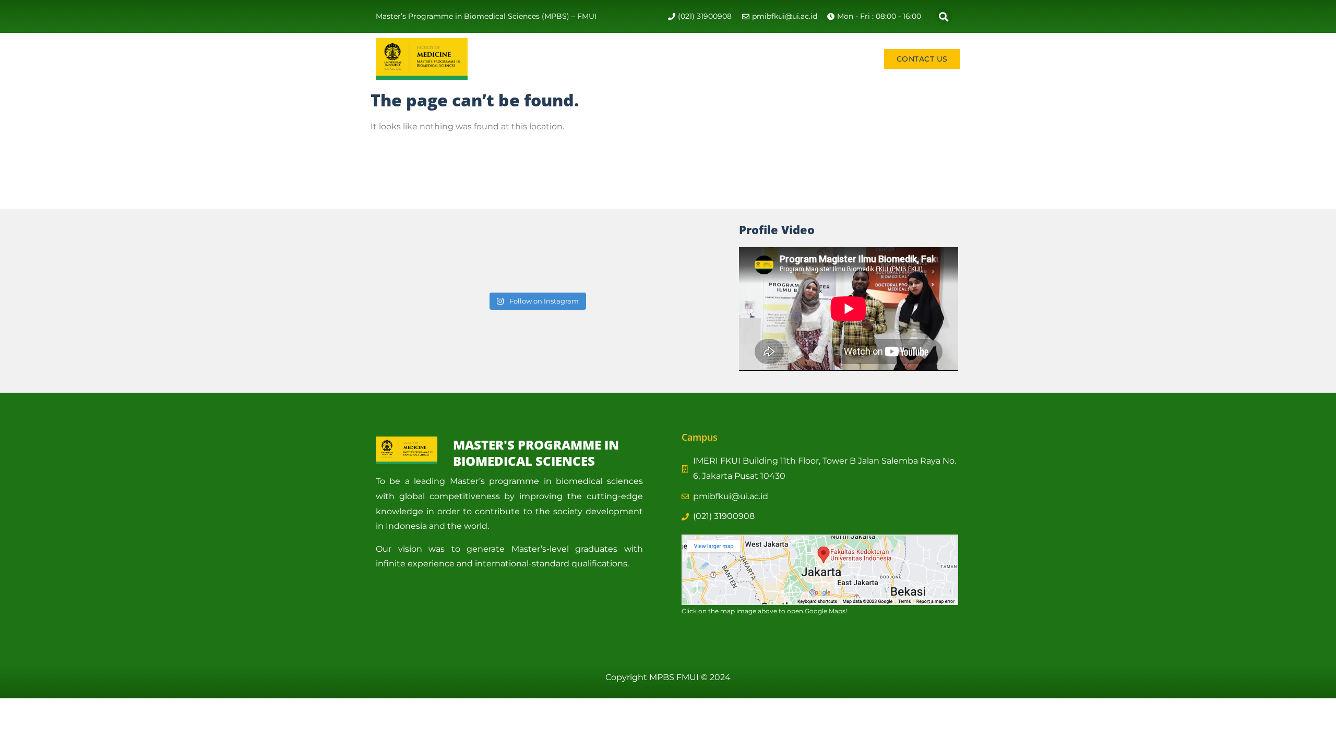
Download (845, 59)
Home (513, 59)
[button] (943, 16)
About (552, 59)
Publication (788, 59)
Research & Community (691, 59)
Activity (603, 59)
